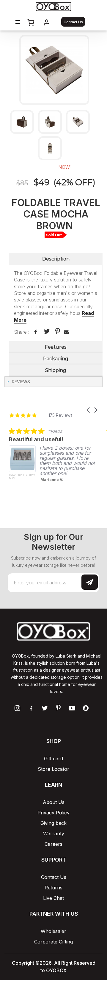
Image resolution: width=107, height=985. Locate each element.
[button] (89, 410)
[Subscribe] (89, 582)
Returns (53, 888)
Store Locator (53, 769)
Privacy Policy (53, 813)
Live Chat (53, 898)
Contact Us (73, 22)
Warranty (53, 834)
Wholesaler (53, 931)
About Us (53, 802)
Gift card (53, 759)
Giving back (53, 823)
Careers (53, 844)
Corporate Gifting (53, 942)
